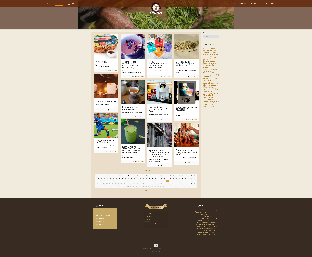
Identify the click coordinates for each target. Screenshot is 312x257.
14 (137, 175)
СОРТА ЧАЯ (150, 220)
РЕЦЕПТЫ (150, 226)
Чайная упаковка (210, 99)
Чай (208, 95)
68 (101, 181)
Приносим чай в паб (105, 101)
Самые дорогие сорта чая (102, 215)
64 (188, 178)
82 (143, 181)
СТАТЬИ (149, 217)
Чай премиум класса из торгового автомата (186, 109)
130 (188, 184)
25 (170, 175)
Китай (208, 67)
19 (152, 175)
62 (182, 178)
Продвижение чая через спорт (104, 141)
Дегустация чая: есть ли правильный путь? (186, 152)
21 (158, 175)
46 (134, 178)
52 (152, 178)
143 (158, 186)
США (202, 228)
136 (137, 186)
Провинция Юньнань (208, 224)
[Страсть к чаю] (156, 7)
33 (194, 175)
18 (149, 175)
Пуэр (206, 86)
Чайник (205, 103)
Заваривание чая (213, 214)
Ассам (216, 50)
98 (191, 181)
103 (107, 184)
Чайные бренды (100, 218)
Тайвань (209, 89)
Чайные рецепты (100, 221)
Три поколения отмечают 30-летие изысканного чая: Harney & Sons (159, 153)
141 (152, 186)
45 (131, 178)
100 (98, 184)
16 (143, 175)
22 (161, 175)
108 (122, 184)
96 (185, 181)
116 (146, 184)
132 (194, 184)
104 (110, 184)
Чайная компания (202, 232)
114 (140, 184)
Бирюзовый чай (210, 54)
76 (125, 181)
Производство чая (210, 84)
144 (161, 186)
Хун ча (209, 93)
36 (104, 178)
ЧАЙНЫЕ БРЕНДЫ (152, 223)
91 (170, 181)
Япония (210, 107)
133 (128, 186)
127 (179, 184)
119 (155, 184)
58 (170, 178)
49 (143, 178)
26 (173, 175)
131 (191, 184)
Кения (212, 216)
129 (185, 184)
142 (155, 186)
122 (164, 184)
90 (167, 181)
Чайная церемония (211, 101)
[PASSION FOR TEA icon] (159, 251)
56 (164, 178)
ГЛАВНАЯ (149, 213)
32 (191, 175)
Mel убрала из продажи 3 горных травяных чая (185, 64)
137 (140, 186)
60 (176, 178)
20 (155, 175)
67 (98, 181)
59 (173, 178)
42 (122, 178)
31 (188, 175)
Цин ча (215, 93)
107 (119, 184)
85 (152, 181)
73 (116, 181)
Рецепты (210, 86)
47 (137, 178)
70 (107, 181)
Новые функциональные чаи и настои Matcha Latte (158, 65)
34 (98, 178)
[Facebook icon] (152, 251)
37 (107, 178)
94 (179, 181)
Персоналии (207, 75)
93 (176, 181)
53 (155, 178)
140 (149, 186)
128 (182, 184)
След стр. (146, 190)
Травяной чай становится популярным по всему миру (130, 65)
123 (167, 184)
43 (125, 178)
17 (146, 175)
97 (188, 181)
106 (116, 184)
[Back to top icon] (156, 245)
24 (167, 175)
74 (119, 181)
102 (104, 184)
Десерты (204, 214)
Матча (209, 71)
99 (194, 181)
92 (173, 181)
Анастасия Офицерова (210, 47)
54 (158, 178)
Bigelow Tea (101, 62)
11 (128, 175)
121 (161, 184)
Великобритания (207, 56)
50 (146, 178)
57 (167, 178)
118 (152, 184)
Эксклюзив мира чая (101, 227)
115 (143, 184)
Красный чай (208, 69)
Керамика (209, 65)
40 (116, 178)
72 (113, 181)
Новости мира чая (100, 213)
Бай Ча (205, 52)
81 (140, 181)
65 (191, 178)
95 (182, 181)
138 (143, 186)
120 (158, 184)
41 (119, 178)
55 (161, 178)
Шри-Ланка (209, 104)
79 (134, 181)
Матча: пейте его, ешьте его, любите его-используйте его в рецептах (131, 150)
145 (164, 186)
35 (101, 178)
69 (104, 181)
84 (149, 181)
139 (146, 186)
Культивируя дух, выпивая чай (131, 108)
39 (113, 178)
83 (146, 181)
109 (125, 184)
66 (194, 178)
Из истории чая (100, 210)
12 (131, 175)
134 (131, 186)
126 (176, 184)
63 (185, 178)
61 (179, 178)
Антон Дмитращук (209, 49)
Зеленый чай (209, 63)
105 (113, 184)
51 (149, 178)
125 (173, 184)
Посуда (215, 75)
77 (128, 181)
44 (128, 178)
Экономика (206, 236)
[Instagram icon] (156, 251)
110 (128, 184)
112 (134, 184)
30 (185, 175)
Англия (206, 48)
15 (140, 175)
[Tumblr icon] (157, 251)
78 (131, 181)
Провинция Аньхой (207, 76)
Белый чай (212, 52)
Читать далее (113, 70)
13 (134, 175)
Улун (206, 91)
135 (134, 186)
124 (170, 184)
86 (155, 181)
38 (110, 178)
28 (179, 175)
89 (164, 181)
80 (137, 181)
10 (125, 175)
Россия (212, 88)
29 (182, 175)
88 (161, 181)
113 (137, 184)
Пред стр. (147, 170)
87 (158, 181)
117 (149, 184)
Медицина (209, 73)
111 (131, 184)
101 (101, 184)
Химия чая (210, 92)
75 (122, 181)
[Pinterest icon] (154, 251)
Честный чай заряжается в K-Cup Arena (159, 109)
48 (140, 178)
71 (110, 181)
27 (176, 175)
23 (164, 175)
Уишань (216, 89)
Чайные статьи (99, 224)
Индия (211, 64)
